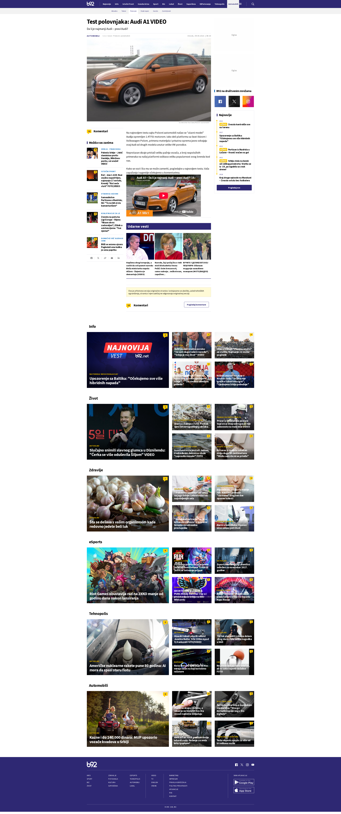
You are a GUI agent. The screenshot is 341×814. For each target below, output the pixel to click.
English (154, 782)
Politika (178, 345)
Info (89, 775)
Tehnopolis (135, 779)
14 (129, 305)
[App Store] (244, 790)
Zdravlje (112, 775)
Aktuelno (94, 446)
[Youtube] (252, 764)
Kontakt (173, 796)
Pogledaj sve (234, 187)
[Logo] (90, 4)
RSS (170, 793)
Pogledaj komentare (196, 304)
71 (95, 172)
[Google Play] (244, 782)
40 (95, 150)
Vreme (154, 786)
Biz (88, 782)
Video (153, 775)
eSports (133, 775)
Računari (178, 662)
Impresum (173, 779)
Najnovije (107, 4)
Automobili (93, 36)
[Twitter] (234, 101)
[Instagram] (248, 101)
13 (208, 694)
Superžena (113, 786)
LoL (91, 589)
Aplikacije (173, 789)
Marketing (173, 775)
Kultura (111, 782)
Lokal (132, 786)
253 (95, 214)
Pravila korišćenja (177, 782)
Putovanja (113, 779)
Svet (219, 345)
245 (95, 194)
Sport (89, 779)
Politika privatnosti (178, 786)
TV (152, 779)
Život (89, 786)
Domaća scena (181, 561)
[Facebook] (220, 101)
